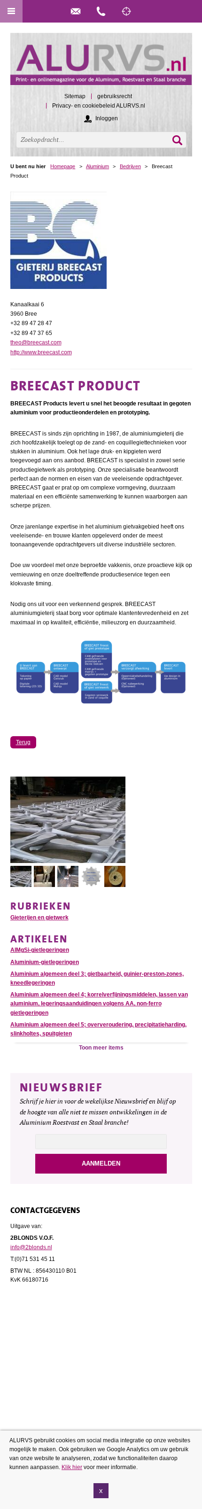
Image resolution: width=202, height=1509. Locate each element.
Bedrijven (130, 166)
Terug (23, 742)
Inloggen (106, 118)
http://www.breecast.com (41, 352)
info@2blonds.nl (31, 1247)
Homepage (62, 166)
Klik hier (72, 1467)
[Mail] (75, 11)
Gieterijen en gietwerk (39, 917)
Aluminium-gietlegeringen (44, 962)
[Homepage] (101, 63)
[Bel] (101, 11)
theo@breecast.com (36, 342)
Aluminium (97, 166)
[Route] (126, 11)
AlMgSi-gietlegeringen (39, 950)
